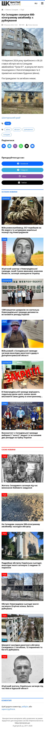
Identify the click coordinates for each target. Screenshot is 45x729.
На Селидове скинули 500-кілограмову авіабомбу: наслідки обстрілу (21, 525)
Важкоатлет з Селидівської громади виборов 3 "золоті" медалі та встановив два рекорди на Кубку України (21, 435)
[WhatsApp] (21, 146)
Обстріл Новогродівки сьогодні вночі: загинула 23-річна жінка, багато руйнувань (20, 606)
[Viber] (15, 146)
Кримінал (6, 198)
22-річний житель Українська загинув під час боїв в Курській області (22, 687)
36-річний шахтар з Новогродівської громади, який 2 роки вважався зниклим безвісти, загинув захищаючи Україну (22, 271)
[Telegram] (9, 146)
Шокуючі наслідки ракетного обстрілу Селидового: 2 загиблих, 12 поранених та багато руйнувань (22, 647)
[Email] (32, 146)
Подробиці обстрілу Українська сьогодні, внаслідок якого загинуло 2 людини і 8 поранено (22, 565)
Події (8, 123)
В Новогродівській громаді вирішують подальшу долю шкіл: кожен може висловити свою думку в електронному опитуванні (21, 394)
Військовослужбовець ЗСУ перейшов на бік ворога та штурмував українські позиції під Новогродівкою (21, 230)
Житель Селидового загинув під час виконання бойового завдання (20, 486)
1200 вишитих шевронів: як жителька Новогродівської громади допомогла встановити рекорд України (20, 312)
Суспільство (7, 280)
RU (36, 3)
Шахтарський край (11, 117)
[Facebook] (4, 146)
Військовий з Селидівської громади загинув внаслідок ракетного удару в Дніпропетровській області (20, 353)
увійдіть (25, 706)
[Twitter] (27, 146)
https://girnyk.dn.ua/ (22, 723)
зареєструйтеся (8, 709)
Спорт (5, 403)
